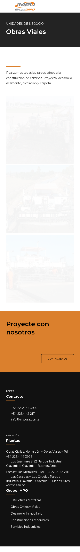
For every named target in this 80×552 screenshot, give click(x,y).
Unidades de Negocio (25, 24)
